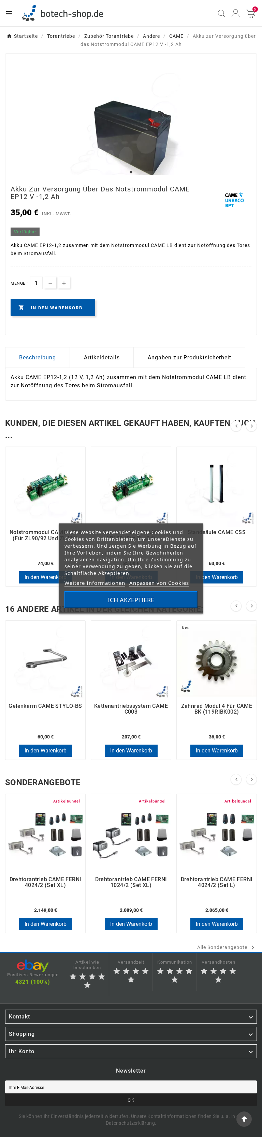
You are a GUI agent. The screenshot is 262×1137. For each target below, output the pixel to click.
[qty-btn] (64, 283)
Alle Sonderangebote (227, 948)
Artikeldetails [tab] (102, 357)
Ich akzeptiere (131, 600)
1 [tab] (131, 172)
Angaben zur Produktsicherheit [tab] (189, 357)
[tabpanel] (131, 141)
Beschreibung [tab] (37, 357)
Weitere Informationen (94, 582)
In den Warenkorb (46, 577)
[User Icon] (235, 13)
